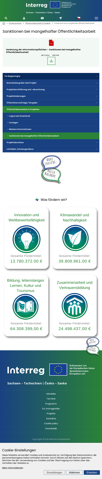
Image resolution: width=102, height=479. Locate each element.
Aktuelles (51, 393)
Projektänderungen (16, 96)
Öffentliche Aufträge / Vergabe (22, 102)
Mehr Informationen (12, 467)
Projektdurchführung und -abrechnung (26, 89)
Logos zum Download (19, 116)
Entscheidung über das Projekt (21, 83)
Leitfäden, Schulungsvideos (20, 149)
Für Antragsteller (51, 408)
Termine (51, 398)
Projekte (51, 413)
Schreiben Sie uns (60, 18)
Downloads (51, 428)
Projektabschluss (15, 142)
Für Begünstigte (12, 76)
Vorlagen (13, 122)
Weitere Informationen (20, 129)
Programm (51, 403)
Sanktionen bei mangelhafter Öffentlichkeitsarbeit (34, 136)
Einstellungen (54, 472)
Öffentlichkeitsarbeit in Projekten (23, 109)
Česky (78, 18)
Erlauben (92, 472)
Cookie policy (51, 423)
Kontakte (51, 418)
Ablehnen (74, 472)
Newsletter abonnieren (42, 18)
